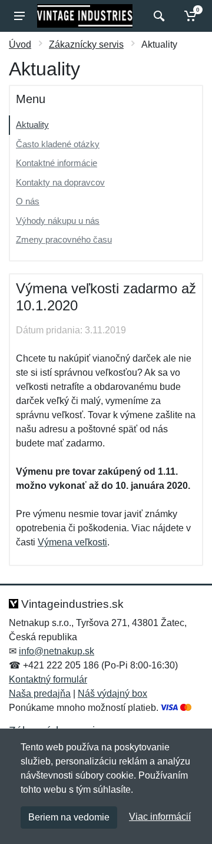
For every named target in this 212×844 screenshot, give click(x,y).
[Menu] (19, 16)
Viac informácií (160, 817)
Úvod (20, 44)
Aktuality (32, 125)
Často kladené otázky (58, 144)
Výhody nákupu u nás (58, 221)
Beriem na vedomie (69, 817)
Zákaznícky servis (86, 44)
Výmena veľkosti (72, 542)
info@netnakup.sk (56, 651)
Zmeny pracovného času (64, 239)
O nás (27, 201)
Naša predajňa (40, 694)
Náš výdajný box (112, 694)
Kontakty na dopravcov (60, 182)
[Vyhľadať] (157, 16)
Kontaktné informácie (56, 163)
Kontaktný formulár (48, 679)
